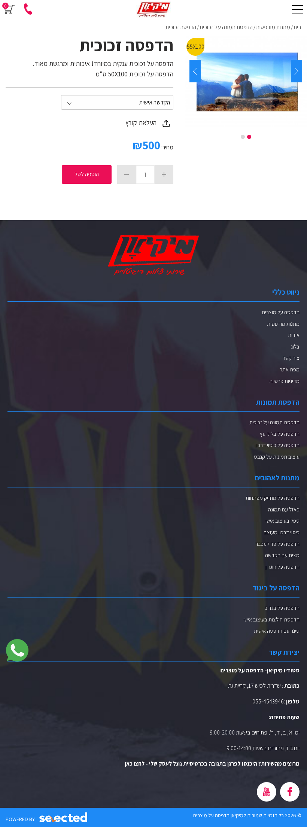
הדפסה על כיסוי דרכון (277, 445)
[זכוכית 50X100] (246, 81)
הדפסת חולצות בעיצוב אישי (271, 619)
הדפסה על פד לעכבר (277, 543)
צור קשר (291, 357)
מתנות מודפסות (283, 323)
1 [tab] (249, 137)
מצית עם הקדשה (282, 555)
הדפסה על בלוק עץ (280, 433)
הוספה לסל (87, 174)
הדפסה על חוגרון (282, 566)
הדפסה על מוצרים (281, 312)
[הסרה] (126, 174)
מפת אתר (290, 369)
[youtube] (266, 792)
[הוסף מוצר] (164, 174)
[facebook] (290, 792)
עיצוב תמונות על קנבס (277, 456)
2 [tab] (243, 137)
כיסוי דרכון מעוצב (282, 532)
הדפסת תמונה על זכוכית (274, 422)
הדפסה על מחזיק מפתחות (273, 497)
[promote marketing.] (64, 817)
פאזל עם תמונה (284, 509)
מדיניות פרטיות (284, 380)
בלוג (295, 346)
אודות (294, 334)
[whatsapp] (17, 650)
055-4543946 (268, 701)
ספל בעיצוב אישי (282, 520)
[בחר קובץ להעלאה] (166, 123)
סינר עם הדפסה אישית (277, 630)
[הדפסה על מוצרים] (153, 9)
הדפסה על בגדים (282, 607)
